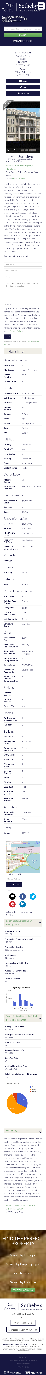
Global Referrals (23, 1363)
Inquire (24, 81)
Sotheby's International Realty (23, 1360)
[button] (23, 35)
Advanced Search (24, 41)
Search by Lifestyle (23, 1255)
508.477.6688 (17, 17)
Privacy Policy (16, 331)
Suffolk (32, 1205)
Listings (17, 1205)
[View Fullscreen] (9, 854)
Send (7, 337)
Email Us (6, 19)
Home (8, 1205)
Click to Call (24, 93)
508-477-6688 (18, 178)
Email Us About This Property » (19, 165)
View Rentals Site (23, 1322)
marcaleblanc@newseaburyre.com (16, 1344)
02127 (20, 1208)
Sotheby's (23, 1357)
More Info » (11, 169)
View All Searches (23, 1290)
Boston (11, 1208)
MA (24, 1205)
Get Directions (14, 884)
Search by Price (23, 1273)
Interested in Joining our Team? (23, 1329)
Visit (24, 87)
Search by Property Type (23, 1264)
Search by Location (23, 1282)
